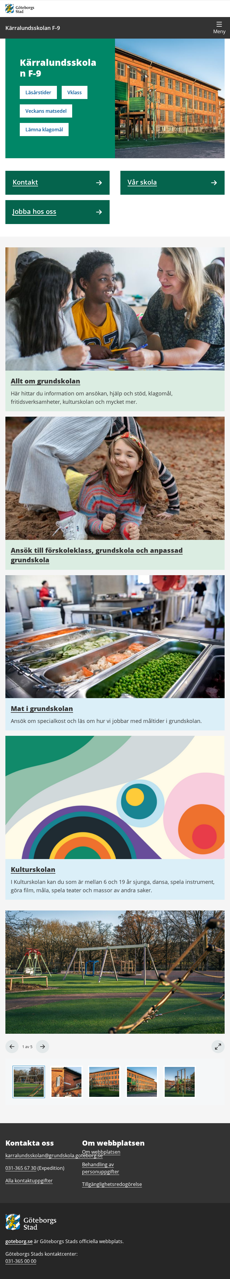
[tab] (29, 1082)
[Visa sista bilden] (12, 1046)
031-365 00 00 (20, 1261)
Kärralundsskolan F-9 (32, 27)
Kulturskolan (33, 869)
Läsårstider (38, 92)
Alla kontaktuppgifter (29, 1180)
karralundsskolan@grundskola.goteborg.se (54, 1155)
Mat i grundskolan (42, 708)
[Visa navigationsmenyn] (219, 28)
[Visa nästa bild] (42, 1046)
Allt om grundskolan (45, 380)
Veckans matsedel (45, 111)
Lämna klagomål (44, 129)
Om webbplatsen (101, 1152)
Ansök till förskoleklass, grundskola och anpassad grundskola (97, 555)
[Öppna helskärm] (218, 1046)
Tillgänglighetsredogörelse (112, 1184)
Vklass (74, 92)
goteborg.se (19, 1241)
